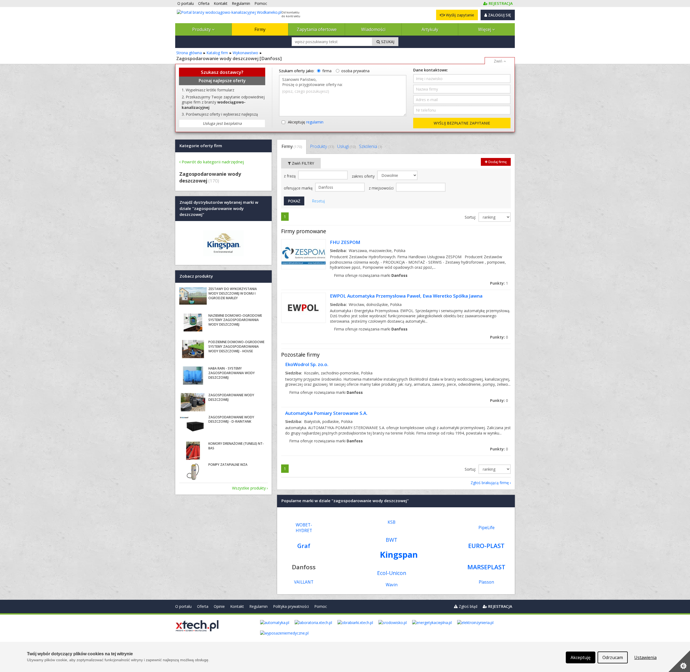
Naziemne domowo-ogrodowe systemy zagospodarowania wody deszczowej (235, 320)
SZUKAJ (387, 41)
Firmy (259, 29)
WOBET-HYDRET (304, 527)
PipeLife (486, 527)
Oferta (202, 606)
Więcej (485, 29)
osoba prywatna (355, 70)
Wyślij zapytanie (459, 15)
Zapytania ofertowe (317, 29)
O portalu (183, 606)
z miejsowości (382, 188)
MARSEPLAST (486, 567)
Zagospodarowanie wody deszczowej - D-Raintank (231, 419)
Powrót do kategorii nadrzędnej (213, 161)
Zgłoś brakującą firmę (490, 482)
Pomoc (320, 606)
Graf (303, 546)
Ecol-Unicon (391, 573)
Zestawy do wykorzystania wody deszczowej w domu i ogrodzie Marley (232, 293)
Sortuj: (471, 217)
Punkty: (499, 283)
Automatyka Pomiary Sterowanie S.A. (326, 413)
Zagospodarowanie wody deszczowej (231, 397)
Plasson (486, 582)
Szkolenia (370, 146)
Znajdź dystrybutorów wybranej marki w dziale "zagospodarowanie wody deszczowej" (219, 208)
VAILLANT (303, 582)
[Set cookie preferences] (679, 661)
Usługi (346, 146)
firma (327, 70)
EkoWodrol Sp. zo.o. (306, 364)
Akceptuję (305, 122)
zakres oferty (364, 176)
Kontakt (237, 606)
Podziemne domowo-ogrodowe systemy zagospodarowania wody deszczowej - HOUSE (236, 346)
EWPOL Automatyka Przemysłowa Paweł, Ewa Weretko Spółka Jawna (406, 296)
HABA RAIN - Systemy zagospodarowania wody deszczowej (231, 373)
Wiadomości (373, 29)
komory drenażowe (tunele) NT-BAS (236, 445)
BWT (391, 539)
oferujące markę (299, 188)
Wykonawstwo (245, 52)
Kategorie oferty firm (201, 145)
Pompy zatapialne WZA (227, 464)
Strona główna (189, 52)
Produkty (202, 29)
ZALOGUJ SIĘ (499, 15)
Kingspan (399, 554)
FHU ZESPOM (345, 242)
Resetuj (318, 201)
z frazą (290, 175)
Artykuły (430, 29)
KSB (391, 522)
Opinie (219, 606)
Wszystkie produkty (249, 488)
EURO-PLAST (486, 546)
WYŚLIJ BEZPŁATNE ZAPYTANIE (462, 123)
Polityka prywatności (291, 606)
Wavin (392, 585)
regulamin (314, 122)
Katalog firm (217, 52)
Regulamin (258, 606)
